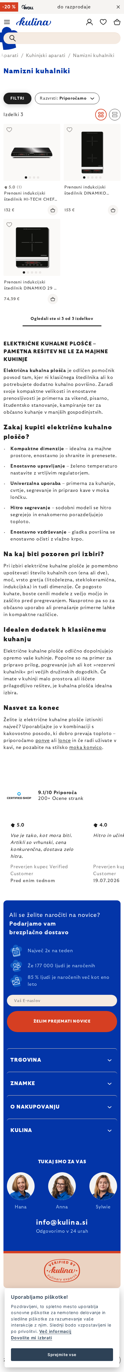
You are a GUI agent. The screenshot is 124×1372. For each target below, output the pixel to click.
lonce (64, 740)
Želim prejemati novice (61, 1021)
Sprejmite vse (62, 1354)
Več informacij (55, 1331)
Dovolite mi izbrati (31, 1337)
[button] (62, 98)
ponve (42, 740)
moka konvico (85, 747)
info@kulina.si (62, 1222)
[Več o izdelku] (31, 152)
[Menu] (7, 22)
